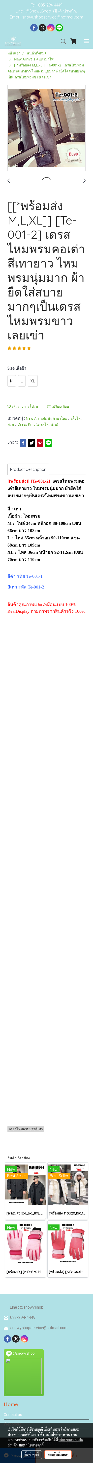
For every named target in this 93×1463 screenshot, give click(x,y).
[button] (62, 41)
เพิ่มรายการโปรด (24, 406)
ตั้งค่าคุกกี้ (32, 1454)
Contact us (13, 1414)
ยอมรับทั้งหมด (58, 1454)
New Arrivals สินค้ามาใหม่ (47, 418)
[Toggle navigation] (86, 41)
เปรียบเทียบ (60, 406)
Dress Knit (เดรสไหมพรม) (38, 424)
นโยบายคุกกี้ (35, 1445)
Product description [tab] (28, 469)
